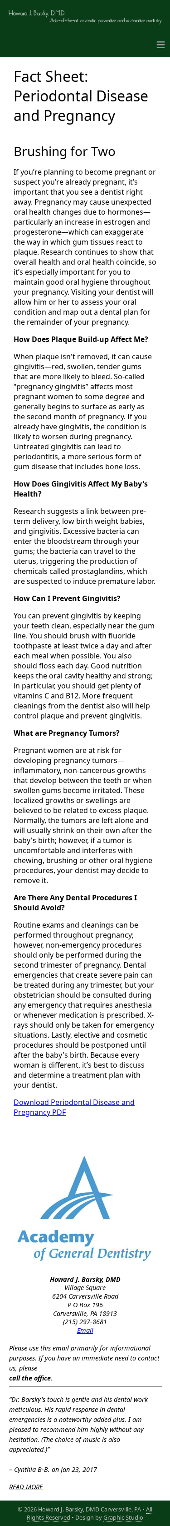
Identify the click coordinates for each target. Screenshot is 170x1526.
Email (85, 1330)
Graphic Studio (123, 1517)
